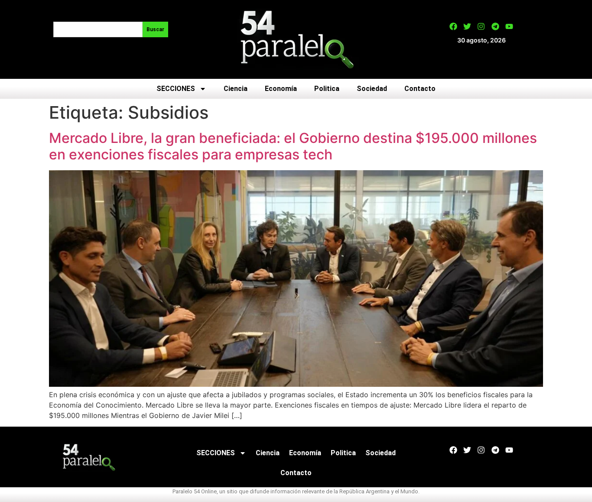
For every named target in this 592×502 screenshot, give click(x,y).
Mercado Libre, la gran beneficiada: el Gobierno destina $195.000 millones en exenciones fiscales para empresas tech (293, 146)
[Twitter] (467, 26)
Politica (326, 88)
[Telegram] (495, 26)
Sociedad (372, 88)
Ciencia (235, 88)
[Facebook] (453, 26)
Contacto (420, 88)
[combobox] (98, 29)
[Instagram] (481, 26)
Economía (281, 88)
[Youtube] (509, 26)
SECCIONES (175, 88)
